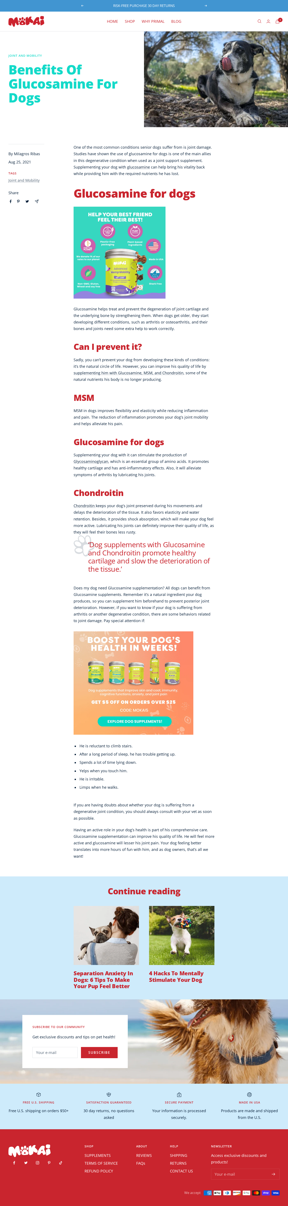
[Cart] (277, 21)
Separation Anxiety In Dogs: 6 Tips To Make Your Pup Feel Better (103, 979)
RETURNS (178, 1163)
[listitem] (11, 201)
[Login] (268, 21)
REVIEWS (144, 1155)
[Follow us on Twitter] (26, 1163)
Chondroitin (85, 505)
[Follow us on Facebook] (14, 1163)
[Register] (273, 1174)
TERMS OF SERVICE (101, 1163)
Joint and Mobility (25, 55)
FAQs (140, 1163)
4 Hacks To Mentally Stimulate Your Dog (176, 976)
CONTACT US (181, 1171)
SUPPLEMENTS (98, 1155)
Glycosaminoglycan (91, 461)
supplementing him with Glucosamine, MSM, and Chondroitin (128, 372)
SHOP (130, 21)
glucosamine (138, 167)
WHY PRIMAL (153, 21)
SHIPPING (178, 1155)
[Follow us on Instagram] (37, 1163)
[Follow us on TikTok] (60, 1163)
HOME (112, 21)
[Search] (259, 21)
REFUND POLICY (99, 1171)
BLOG (176, 21)
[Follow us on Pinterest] (49, 1163)
